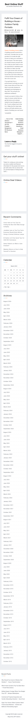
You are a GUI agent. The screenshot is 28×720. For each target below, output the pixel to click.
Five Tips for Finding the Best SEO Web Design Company (14, 224)
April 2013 (7, 639)
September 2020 (9, 559)
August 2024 (7, 388)
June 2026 (7, 308)
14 (8, 278)
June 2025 (7, 352)
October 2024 (8, 381)
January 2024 (8, 414)
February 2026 (8, 323)
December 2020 (8, 548)
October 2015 (8, 592)
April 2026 (7, 316)
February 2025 (8, 367)
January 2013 (8, 650)
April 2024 (7, 403)
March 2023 (7, 450)
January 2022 (8, 501)
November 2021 (8, 508)
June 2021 (7, 527)
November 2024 (8, 378)
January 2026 (8, 327)
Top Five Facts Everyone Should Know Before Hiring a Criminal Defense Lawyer (14, 232)
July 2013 (7, 628)
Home (6, 32)
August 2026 (7, 301)
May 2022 (7, 487)
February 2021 (8, 541)
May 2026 (7, 312)
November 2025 (8, 334)
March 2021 (7, 538)
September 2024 (9, 385)
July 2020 (7, 567)
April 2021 (7, 534)
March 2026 (7, 319)
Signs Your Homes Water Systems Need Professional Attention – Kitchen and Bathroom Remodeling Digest (13, 704)
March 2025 (7, 363)
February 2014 (8, 603)
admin (18, 30)
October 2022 (8, 468)
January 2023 (8, 458)
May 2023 (7, 443)
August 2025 (7, 345)
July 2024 (7, 392)
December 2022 (8, 461)
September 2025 (9, 341)
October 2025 (8, 338)
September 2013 (9, 621)
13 (5, 278)
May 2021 (7, 530)
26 (23, 281)
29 (11, 283)
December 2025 (8, 330)
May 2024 (7, 399)
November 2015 (8, 588)
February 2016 (8, 581)
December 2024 (8, 374)
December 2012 (8, 654)
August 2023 (7, 432)
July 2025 (7, 348)
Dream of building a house (12, 50)
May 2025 (7, 356)
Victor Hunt (7, 222)
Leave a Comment (15, 32)
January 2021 (8, 545)
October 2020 (8, 556)
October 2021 (8, 512)
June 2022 (7, 483)
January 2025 (8, 370)
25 (20, 281)
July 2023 (7, 436)
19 (23, 278)
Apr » (8, 287)
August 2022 (7, 476)
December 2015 (8, 585)
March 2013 (7, 643)
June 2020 (7, 570)
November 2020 (8, 552)
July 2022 (7, 479)
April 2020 (7, 578)
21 (8, 281)
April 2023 (7, 447)
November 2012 (8, 658)
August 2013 (7, 625)
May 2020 (7, 574)
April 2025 (7, 359)
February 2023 (8, 454)
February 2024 (8, 410)
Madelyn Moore (8, 249)
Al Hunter (6, 238)
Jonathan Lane (8, 230)
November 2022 (8, 465)
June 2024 (7, 396)
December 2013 (8, 610)
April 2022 (7, 490)
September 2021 (9, 516)
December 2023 (8, 418)
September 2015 (9, 596)
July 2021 (7, 523)
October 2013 (8, 618)
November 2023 (8, 421)
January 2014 (8, 607)
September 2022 (9, 472)
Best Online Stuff (14, 4)
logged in (14, 144)
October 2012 (8, 661)
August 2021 (7, 519)
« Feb (5, 287)
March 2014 (7, 599)
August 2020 (7, 563)
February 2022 (8, 498)
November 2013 (8, 614)
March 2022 (7, 494)
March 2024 (7, 407)
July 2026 (7, 305)
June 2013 (7, 632)
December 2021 (8, 505)
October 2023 (8, 425)
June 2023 (7, 439)
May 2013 (7, 636)
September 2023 (9, 428)
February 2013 (8, 647)
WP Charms (17, 716)
